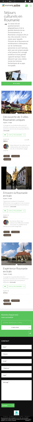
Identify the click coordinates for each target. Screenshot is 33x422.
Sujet (5, 375)
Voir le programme (15, 135)
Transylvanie (16, 156)
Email (5, 361)
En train (7, 232)
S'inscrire (15, 327)
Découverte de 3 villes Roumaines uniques (15, 118)
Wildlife (7, 156)
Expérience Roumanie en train (15, 270)
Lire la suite (6, 130)
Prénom (5, 354)
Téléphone (6, 368)
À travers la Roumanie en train (15, 194)
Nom (5, 347)
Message (6, 382)
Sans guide (7, 159)
